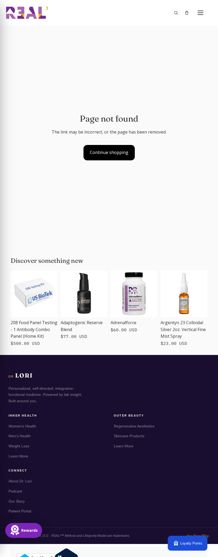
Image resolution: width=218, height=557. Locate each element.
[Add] (49, 309)
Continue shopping (109, 152)
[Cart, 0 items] (186, 12)
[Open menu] (200, 12)
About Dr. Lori (20, 481)
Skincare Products (129, 436)
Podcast (15, 491)
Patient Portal (20, 511)
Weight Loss (19, 446)
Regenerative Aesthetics (134, 426)
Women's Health (22, 426)
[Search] (176, 12)
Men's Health (20, 436)
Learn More (18, 456)
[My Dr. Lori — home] (27, 12)
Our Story (17, 501)
